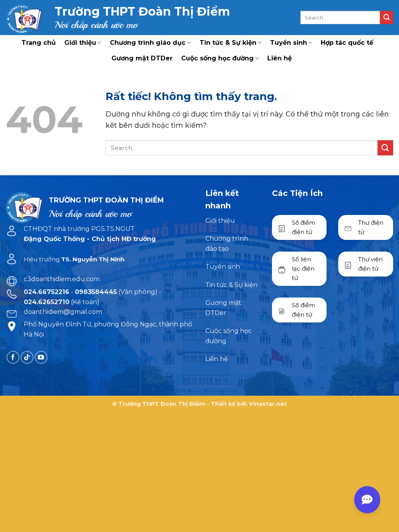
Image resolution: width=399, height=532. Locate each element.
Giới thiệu (80, 42)
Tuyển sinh (288, 42)
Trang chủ (38, 42)
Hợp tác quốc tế (347, 42)
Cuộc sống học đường (217, 58)
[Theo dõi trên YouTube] (41, 357)
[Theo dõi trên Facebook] (13, 357)
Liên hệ (279, 58)
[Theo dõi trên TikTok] (27, 357)
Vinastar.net (268, 403)
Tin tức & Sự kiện (228, 42)
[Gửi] (386, 17)
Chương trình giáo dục (147, 42)
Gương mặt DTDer (142, 58)
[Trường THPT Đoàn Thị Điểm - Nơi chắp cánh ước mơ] (24, 17)
